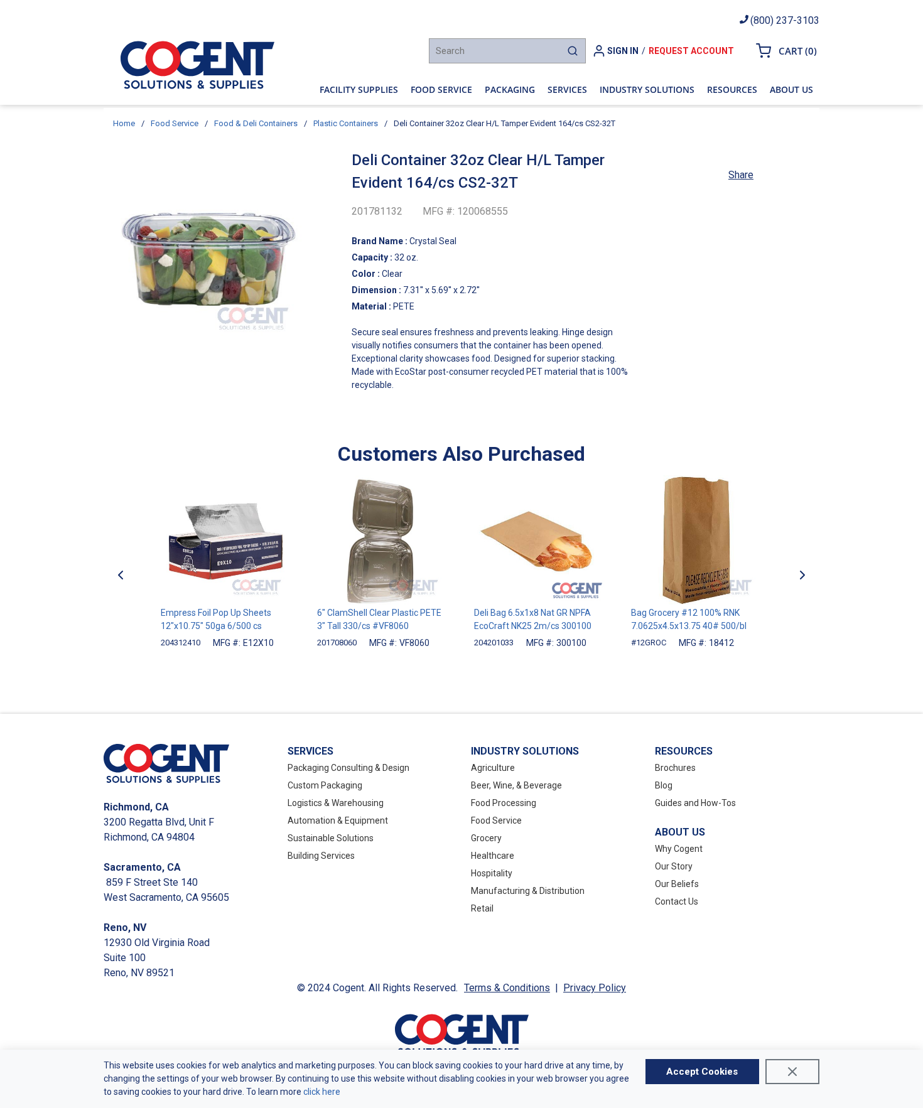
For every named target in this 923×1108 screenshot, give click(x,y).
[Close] (792, 1071)
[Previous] (120, 574)
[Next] (802, 574)
